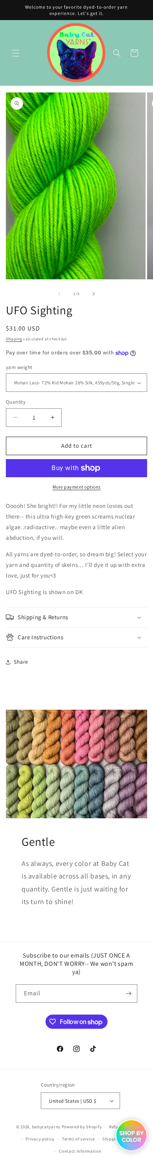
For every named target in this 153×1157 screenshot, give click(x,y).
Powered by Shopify (82, 1126)
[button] (15, 53)
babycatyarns (46, 1126)
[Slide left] (59, 294)
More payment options (77, 487)
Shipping (14, 338)
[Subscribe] (128, 993)
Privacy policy (40, 1139)
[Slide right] (93, 294)
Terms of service (78, 1139)
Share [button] (21, 661)
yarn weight (19, 367)
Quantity (16, 402)
